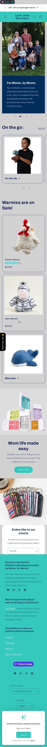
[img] (11, 263)
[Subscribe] (37, 551)
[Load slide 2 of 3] (23, 116)
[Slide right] (29, 188)
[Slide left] (17, 188)
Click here (10, 609)
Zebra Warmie (11, 319)
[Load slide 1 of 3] (20, 116)
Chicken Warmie (12, 260)
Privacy (9, 637)
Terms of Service (13, 654)
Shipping (9, 643)
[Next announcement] (42, 8)
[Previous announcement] (5, 8)
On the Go (11, 178)
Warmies (10, 378)
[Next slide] (31, 116)
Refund (9, 649)
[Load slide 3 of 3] (26, 116)
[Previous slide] (16, 116)
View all (41, 128)
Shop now (23, 470)
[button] (5, 17)
